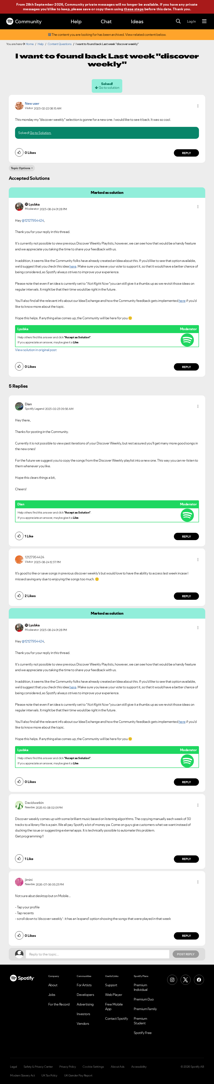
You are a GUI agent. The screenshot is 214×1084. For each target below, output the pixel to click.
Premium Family (145, 1009)
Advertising (85, 1004)
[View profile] (19, 105)
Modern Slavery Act (22, 1075)
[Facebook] (199, 980)
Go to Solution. (40, 132)
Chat (106, 21)
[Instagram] (172, 980)
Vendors (83, 1023)
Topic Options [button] (20, 168)
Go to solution (109, 87)
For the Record (59, 1004)
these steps (134, 9)
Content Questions (60, 44)
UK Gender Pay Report (78, 1075)
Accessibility (139, 1067)
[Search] (178, 21)
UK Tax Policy (49, 1075)
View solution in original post (35, 350)
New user (32, 103)
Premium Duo (144, 999)
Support (111, 985)
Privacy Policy (67, 1067)
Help (76, 21)
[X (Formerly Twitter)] (186, 980)
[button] (198, 106)
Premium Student (140, 1020)
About (52, 985)
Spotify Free (143, 1032)
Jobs (51, 994)
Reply (186, 153)
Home (30, 44)
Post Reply (186, 954)
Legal (13, 1067)
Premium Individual (141, 987)
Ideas (137, 21)
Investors (83, 1014)
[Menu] (204, 21)
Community (28, 21)
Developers (85, 994)
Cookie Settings (93, 1067)
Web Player (113, 994)
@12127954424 (33, 220)
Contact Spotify (116, 1018)
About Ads (118, 1067)
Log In (191, 21)
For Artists (84, 985)
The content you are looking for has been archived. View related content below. (108, 34)
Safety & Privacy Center (38, 1067)
